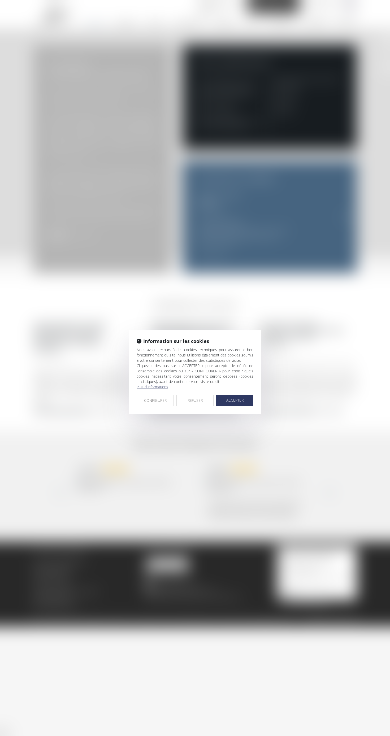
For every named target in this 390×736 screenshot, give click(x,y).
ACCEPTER (235, 400)
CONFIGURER (155, 400)
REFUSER (195, 400)
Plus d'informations (152, 386)
